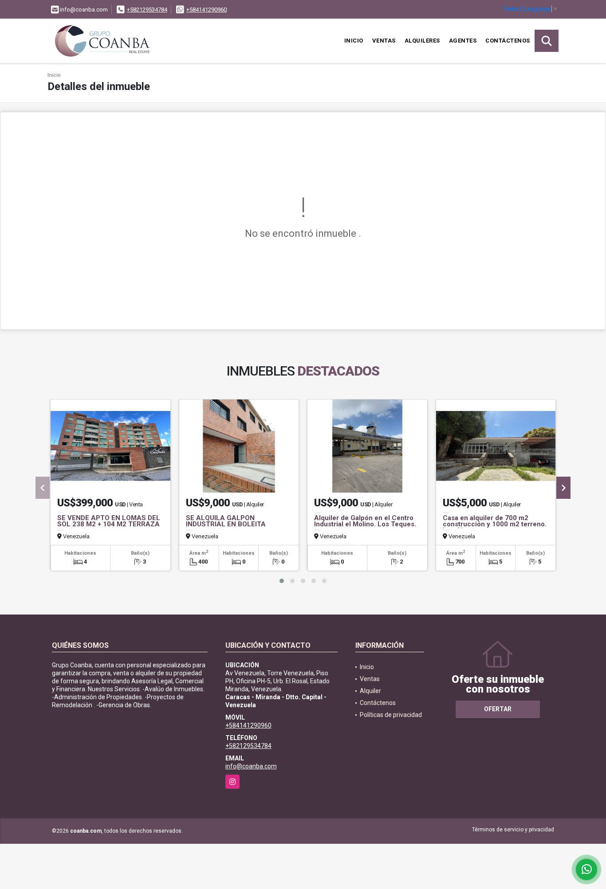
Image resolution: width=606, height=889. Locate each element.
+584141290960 (206, 9)
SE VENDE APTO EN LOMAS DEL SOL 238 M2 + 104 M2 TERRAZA (108, 521)
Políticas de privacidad (391, 714)
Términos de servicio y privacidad (513, 829)
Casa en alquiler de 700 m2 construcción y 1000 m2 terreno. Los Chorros (495, 524)
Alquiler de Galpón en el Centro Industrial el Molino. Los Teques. (365, 521)
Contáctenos (507, 40)
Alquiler (370, 690)
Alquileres (422, 40)
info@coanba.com (251, 766)
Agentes (463, 40)
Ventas (384, 40)
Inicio (353, 40)
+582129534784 (147, 9)
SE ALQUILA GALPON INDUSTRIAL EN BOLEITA (226, 521)
